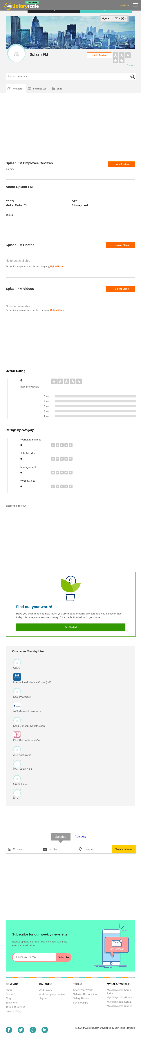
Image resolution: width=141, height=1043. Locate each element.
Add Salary (45, 989)
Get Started (71, 627)
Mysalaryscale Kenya (119, 1001)
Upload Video (121, 289)
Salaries (39, 88)
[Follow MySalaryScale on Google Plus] (33, 1032)
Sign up (43, 998)
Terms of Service (15, 1006)
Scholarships (80, 1002)
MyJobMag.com (91, 1028)
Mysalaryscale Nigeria (119, 1005)
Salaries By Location (85, 994)
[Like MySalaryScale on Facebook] (9, 1032)
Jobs (59, 88)
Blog (8, 998)
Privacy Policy (14, 1011)
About (9, 989)
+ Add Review (99, 55)
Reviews (17, 88)
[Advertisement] (70, 132)
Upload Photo (120, 245)
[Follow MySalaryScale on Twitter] (21, 1032)
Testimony (11, 1002)
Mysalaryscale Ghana (119, 997)
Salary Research (82, 998)
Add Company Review (52, 994)
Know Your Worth (83, 989)
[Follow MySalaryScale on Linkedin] (44, 1032)
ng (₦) (123, 5)
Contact (10, 994)
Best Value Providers (125, 1028)
